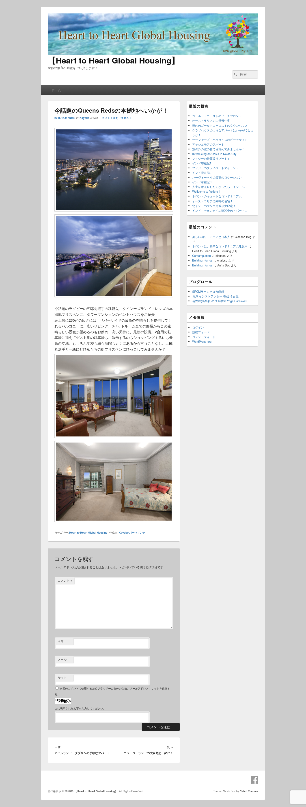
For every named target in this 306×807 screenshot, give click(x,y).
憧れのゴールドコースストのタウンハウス (220, 125)
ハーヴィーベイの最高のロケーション (217, 177)
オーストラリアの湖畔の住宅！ (212, 201)
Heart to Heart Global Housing (88, 532)
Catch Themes (249, 791)
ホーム (56, 90)
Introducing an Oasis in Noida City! (214, 154)
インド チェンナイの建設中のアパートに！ (221, 210)
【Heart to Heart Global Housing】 (113, 60)
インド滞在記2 (201, 172)
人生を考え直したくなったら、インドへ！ (220, 187)
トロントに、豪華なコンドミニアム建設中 (220, 246)
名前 (61, 641)
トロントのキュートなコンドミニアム (217, 196)
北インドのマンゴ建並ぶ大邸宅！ (214, 206)
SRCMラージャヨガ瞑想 (208, 291)
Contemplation (201, 255)
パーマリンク (137, 532)
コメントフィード (203, 337)
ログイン (198, 327)
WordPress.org (201, 341)
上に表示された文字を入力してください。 (80, 708)
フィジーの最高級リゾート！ (211, 158)
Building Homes (202, 260)
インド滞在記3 (201, 163)
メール (62, 659)
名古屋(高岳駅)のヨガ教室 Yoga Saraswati (219, 301)
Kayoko (84, 118)
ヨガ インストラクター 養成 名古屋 (215, 296)
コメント (65, 580)
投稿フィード (201, 332)
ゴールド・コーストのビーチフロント (217, 116)
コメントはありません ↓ (117, 118)
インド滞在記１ (202, 182)
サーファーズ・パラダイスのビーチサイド (220, 139)
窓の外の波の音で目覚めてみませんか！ (218, 149)
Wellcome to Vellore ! (206, 191)
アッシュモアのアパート (208, 144)
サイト (62, 677)
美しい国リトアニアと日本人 (211, 237)
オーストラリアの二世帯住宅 (211, 120)
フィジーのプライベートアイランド (215, 168)
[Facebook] (254, 780)
